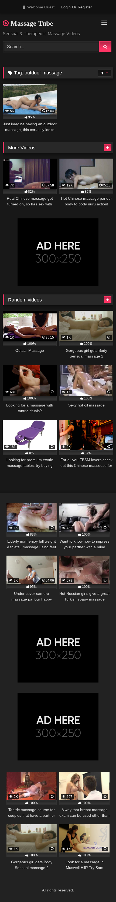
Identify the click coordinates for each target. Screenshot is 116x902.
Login (66, 7)
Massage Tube (31, 23)
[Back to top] (99, 886)
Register (85, 7)
